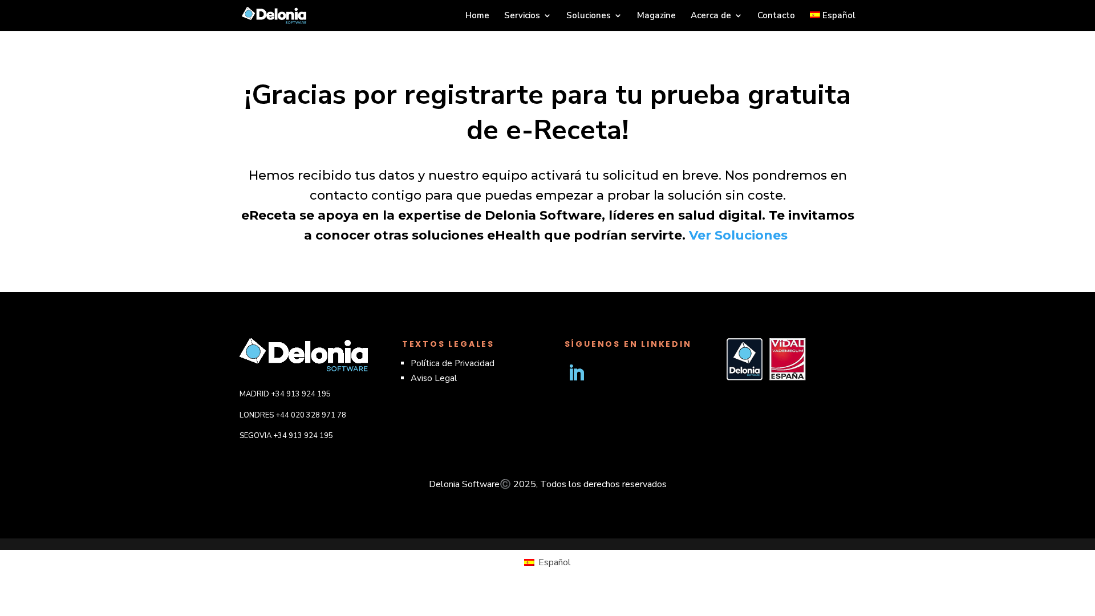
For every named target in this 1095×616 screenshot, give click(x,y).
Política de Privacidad (452, 363)
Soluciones (588, 16)
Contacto (776, 16)
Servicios (522, 16)
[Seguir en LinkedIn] (576, 373)
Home (477, 16)
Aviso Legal (434, 378)
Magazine (656, 16)
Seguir (616, 372)
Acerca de (711, 16)
